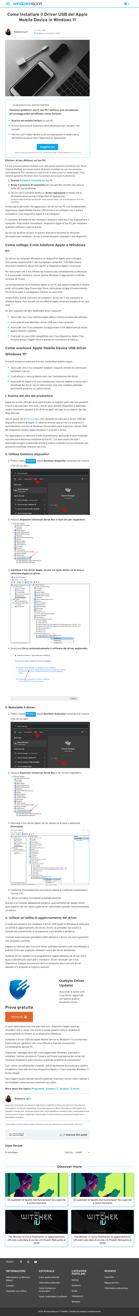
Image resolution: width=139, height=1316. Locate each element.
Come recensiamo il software (53, 1296)
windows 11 (52, 1088)
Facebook (21, 1262)
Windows (76, 1301)
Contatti (10, 1286)
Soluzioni (76, 1285)
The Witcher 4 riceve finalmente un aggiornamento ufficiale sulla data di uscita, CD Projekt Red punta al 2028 (36, 1240)
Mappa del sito (112, 1283)
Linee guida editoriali (49, 1277)
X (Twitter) (28, 1262)
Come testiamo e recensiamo (47, 1290)
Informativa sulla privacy (116, 1288)
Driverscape (32, 419)
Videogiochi (77, 1296)
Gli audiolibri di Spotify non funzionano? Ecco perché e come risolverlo (36, 1202)
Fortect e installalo (30, 180)
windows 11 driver (70, 1088)
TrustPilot (77, 153)
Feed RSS (109, 1277)
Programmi (37, 1088)
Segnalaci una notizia (16, 1291)
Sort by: (69, 1152)
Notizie (75, 1280)
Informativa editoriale (49, 1283)
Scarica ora (17, 1017)
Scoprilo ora (47, 147)
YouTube (35, 1262)
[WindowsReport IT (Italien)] (27, 3)
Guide (74, 1291)
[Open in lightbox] (50, 492)
